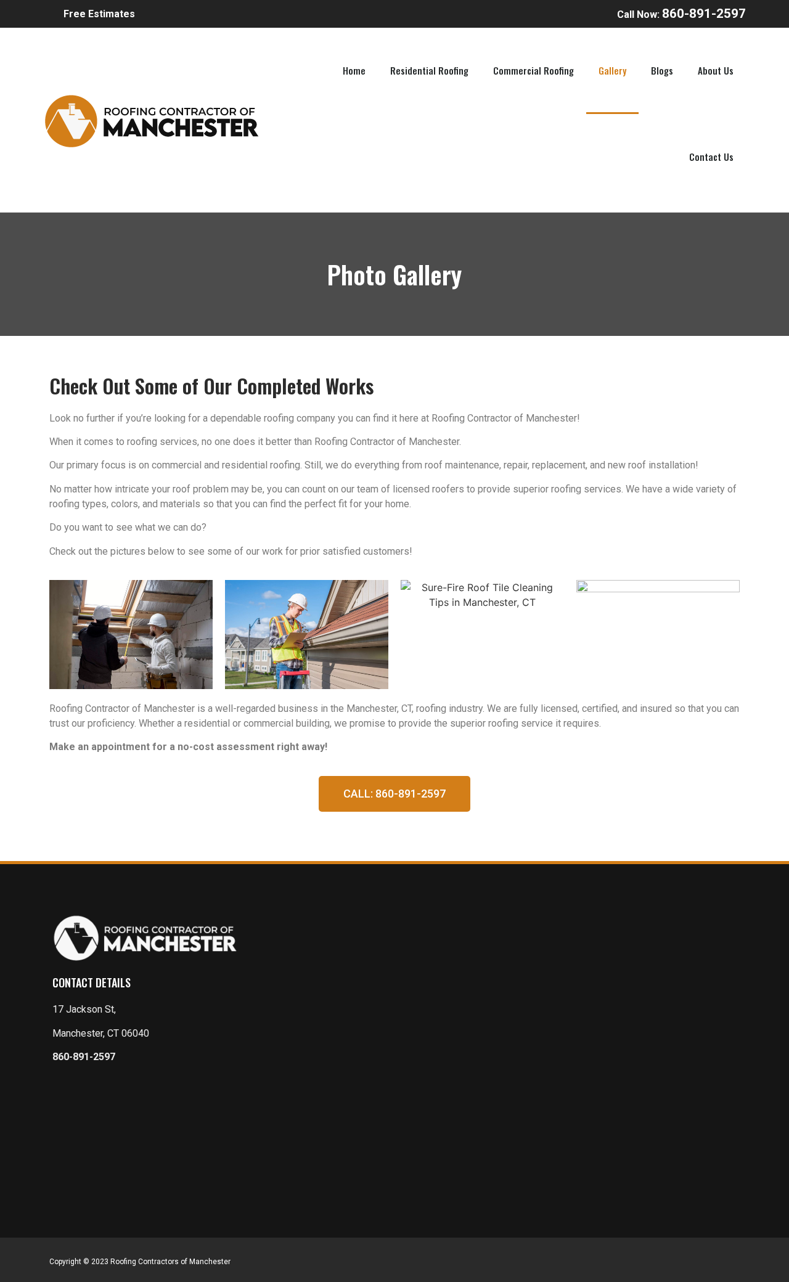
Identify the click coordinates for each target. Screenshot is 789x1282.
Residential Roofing (429, 70)
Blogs (662, 70)
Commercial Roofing (533, 70)
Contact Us (711, 156)
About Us (716, 70)
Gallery (612, 70)
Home (354, 70)
